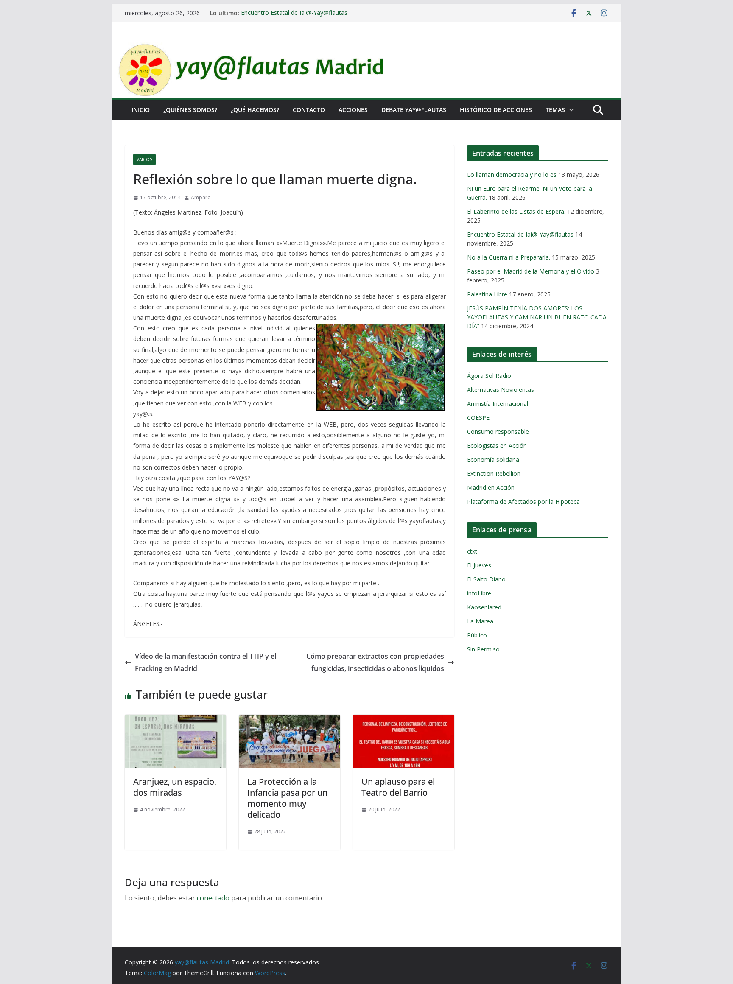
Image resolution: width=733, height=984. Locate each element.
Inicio (140, 110)
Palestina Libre (487, 294)
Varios (144, 159)
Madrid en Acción (491, 488)
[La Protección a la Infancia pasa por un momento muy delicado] (289, 720)
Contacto (309, 110)
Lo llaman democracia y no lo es (512, 175)
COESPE (478, 418)
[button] (569, 110)
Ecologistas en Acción (497, 446)
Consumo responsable (498, 432)
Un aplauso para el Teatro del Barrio (398, 787)
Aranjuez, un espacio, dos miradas (174, 787)
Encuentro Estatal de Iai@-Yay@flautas (294, 13)
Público (477, 635)
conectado (213, 898)
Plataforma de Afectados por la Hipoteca (523, 502)
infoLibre (479, 593)
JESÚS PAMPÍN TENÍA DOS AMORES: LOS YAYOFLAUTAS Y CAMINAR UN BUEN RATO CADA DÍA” (537, 317)
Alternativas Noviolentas (500, 390)
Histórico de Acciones (496, 110)
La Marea (480, 621)
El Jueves (479, 565)
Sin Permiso (483, 649)
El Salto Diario (486, 579)
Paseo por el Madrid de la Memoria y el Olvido (530, 271)
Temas (555, 110)
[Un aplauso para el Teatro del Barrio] (403, 720)
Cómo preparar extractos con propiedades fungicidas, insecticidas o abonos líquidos (375, 662)
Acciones (353, 110)
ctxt (472, 551)
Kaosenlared (484, 607)
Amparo (201, 197)
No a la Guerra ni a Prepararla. (508, 257)
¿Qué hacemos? (255, 110)
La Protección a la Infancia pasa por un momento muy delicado (287, 798)
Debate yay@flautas (413, 110)
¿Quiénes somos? (190, 110)
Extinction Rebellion (493, 474)
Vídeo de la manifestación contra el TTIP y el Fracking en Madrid (205, 662)
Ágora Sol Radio (489, 376)
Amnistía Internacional (497, 404)
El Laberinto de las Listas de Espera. (516, 211)
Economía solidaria (493, 460)
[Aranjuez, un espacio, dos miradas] (175, 720)
